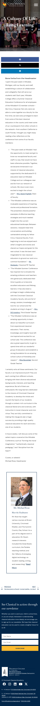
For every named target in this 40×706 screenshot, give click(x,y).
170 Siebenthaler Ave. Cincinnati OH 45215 (23, 689)
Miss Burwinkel (25, 360)
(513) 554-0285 (25, 701)
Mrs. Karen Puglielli (24, 194)
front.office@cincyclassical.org (11, 701)
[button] (20, 59)
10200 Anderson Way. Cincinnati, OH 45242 (25, 697)
